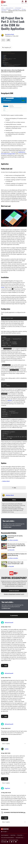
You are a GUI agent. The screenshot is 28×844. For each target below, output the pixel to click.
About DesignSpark (4, 835)
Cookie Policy (12, 835)
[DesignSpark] (5, 829)
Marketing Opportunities (13, 840)
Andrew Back (10, 34)
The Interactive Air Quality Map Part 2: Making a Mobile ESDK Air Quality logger (16, 545)
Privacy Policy (19, 835)
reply (5, 665)
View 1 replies (6, 743)
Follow (9, 500)
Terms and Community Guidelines (7, 837)
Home (2, 8)
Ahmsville (11, 550)
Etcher (3, 287)
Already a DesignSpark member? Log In (14, 594)
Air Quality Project (16, 9)
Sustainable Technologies (6, 9)
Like (14, 487)
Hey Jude (11, 566)
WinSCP (10, 400)
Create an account (14, 590)
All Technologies (18, 8)
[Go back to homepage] (3, 2)
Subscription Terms (19, 837)
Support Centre (4, 840)
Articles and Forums (9, 8)
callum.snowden (13, 540)
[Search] (2, 5)
